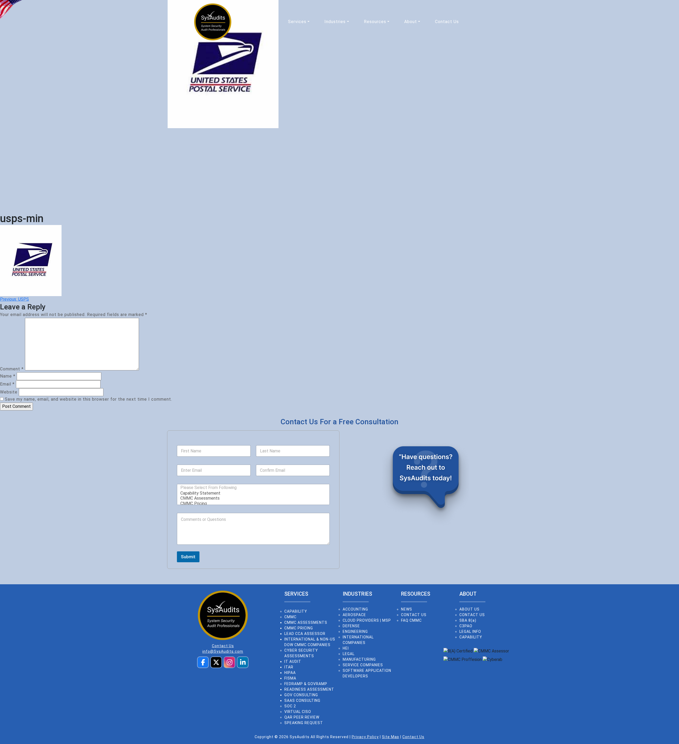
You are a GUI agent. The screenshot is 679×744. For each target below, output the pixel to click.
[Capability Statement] (251, 493)
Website (9, 392)
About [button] (410, 21)
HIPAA (290, 673)
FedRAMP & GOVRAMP (305, 684)
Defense (351, 626)
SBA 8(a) (467, 620)
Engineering (355, 631)
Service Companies (363, 665)
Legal (349, 654)
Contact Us (447, 21)
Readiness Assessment (309, 689)
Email (7, 384)
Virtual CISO (297, 712)
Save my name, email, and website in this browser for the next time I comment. (88, 399)
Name (7, 376)
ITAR (288, 667)
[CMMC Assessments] (251, 498)
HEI (346, 648)
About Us (469, 609)
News (406, 609)
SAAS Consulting (302, 700)
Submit (188, 556)
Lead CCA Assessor (304, 633)
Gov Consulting (301, 695)
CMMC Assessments (305, 622)
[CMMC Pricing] (251, 503)
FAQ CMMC (411, 620)
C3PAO (465, 626)
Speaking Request (303, 723)
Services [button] (297, 21)
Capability (295, 611)
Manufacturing (359, 659)
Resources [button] (375, 21)
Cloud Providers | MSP (367, 620)
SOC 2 (290, 706)
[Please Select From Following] (208, 487)
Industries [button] (335, 21)
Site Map (390, 737)
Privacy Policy (365, 737)
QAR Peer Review (301, 717)
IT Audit (292, 661)
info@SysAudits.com (222, 651)
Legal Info (470, 631)
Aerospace (354, 615)
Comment (12, 368)
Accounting (355, 609)
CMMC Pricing (298, 628)
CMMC (290, 617)
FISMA (290, 678)
